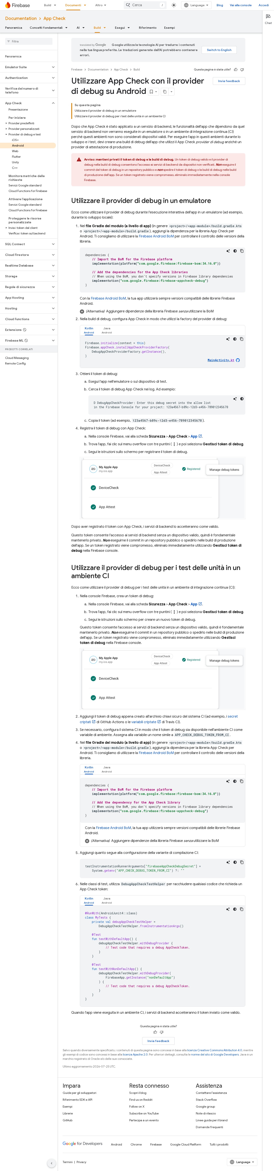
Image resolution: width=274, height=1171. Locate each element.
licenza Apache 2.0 (135, 1054)
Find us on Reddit (140, 1100)
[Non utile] (242, 69)
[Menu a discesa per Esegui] (130, 27)
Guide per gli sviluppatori (79, 1093)
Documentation (21, 18)
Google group (205, 1106)
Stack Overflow (206, 1100)
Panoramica (13, 28)
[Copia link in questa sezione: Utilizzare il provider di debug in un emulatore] (215, 201)
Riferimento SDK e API (77, 1100)
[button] (25, 67)
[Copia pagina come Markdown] (165, 91)
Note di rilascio (206, 1113)
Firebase (76, 69)
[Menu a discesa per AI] (85, 27)
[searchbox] (28, 41)
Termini (68, 1162)
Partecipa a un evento (144, 1120)
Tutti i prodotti (219, 1144)
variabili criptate (143, 722)
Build (47, 5)
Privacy (81, 1162)
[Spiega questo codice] (228, 250)
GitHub (67, 1120)
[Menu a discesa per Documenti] (86, 5)
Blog (220, 5)
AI (78, 28)
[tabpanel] (162, 352)
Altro (99, 5)
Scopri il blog (137, 1093)
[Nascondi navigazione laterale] (51, 1163)
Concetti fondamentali (46, 28)
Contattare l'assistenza (211, 1093)
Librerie (68, 1113)
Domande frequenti (209, 1127)
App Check (54, 18)
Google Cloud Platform (185, 1144)
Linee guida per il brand (212, 1120)
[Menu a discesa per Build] (56, 5)
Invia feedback (229, 81)
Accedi (264, 5)
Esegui (120, 28)
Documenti (73, 5)
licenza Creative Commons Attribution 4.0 (214, 1050)
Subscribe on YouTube (144, 1113)
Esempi (169, 28)
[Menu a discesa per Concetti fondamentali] (68, 27)
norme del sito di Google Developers (215, 1054)
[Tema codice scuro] (235, 250)
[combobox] (145, 5)
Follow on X (136, 1106)
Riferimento (147, 28)
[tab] (89, 330)
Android (116, 1144)
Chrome (136, 1144)
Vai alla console (241, 5)
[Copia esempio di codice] (241, 250)
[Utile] (235, 69)
